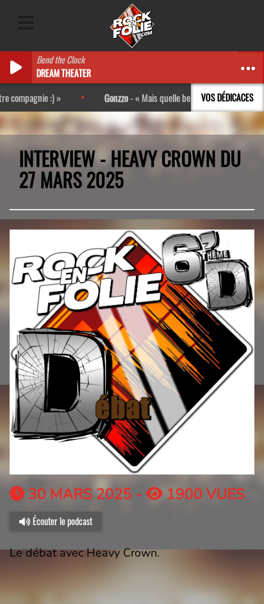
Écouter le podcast (61, 521)
